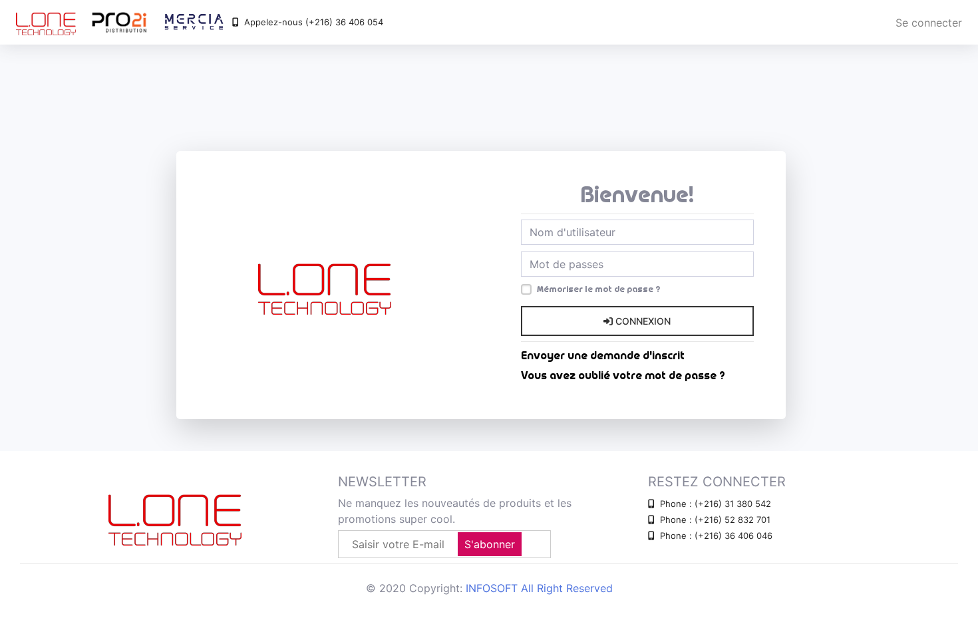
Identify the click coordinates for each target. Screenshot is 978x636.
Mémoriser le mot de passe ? (598, 289)
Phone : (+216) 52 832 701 (713, 519)
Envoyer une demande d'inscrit (603, 356)
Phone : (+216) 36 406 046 (714, 535)
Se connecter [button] (929, 22)
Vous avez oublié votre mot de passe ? (623, 376)
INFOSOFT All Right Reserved (539, 588)
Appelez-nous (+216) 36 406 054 (312, 22)
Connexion (642, 321)
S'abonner (489, 544)
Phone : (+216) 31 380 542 (714, 503)
